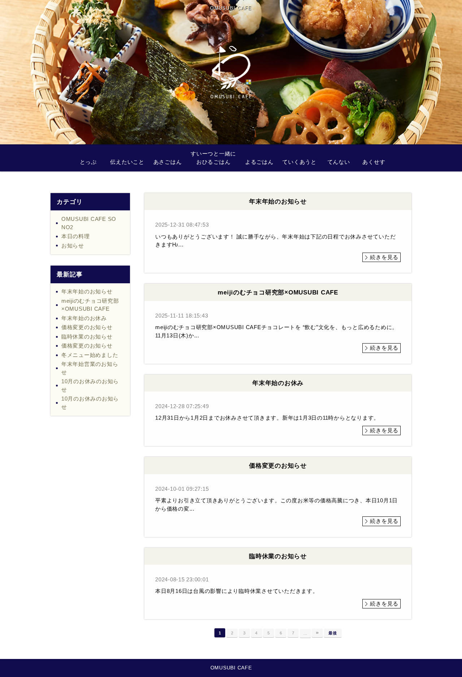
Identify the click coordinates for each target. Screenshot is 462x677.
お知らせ (72, 246)
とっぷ (88, 162)
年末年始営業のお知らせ (89, 368)
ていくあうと (299, 162)
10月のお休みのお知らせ (90, 385)
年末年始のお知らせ (87, 291)
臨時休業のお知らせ (87, 336)
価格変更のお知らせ (87, 327)
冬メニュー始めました (89, 355)
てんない (338, 162)
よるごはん (259, 162)
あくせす (373, 162)
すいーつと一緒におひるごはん (213, 157)
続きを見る (384, 257)
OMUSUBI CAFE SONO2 (88, 223)
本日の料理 (75, 236)
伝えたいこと (127, 162)
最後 (332, 633)
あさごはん (167, 162)
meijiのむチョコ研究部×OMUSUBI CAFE (90, 305)
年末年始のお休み (84, 318)
